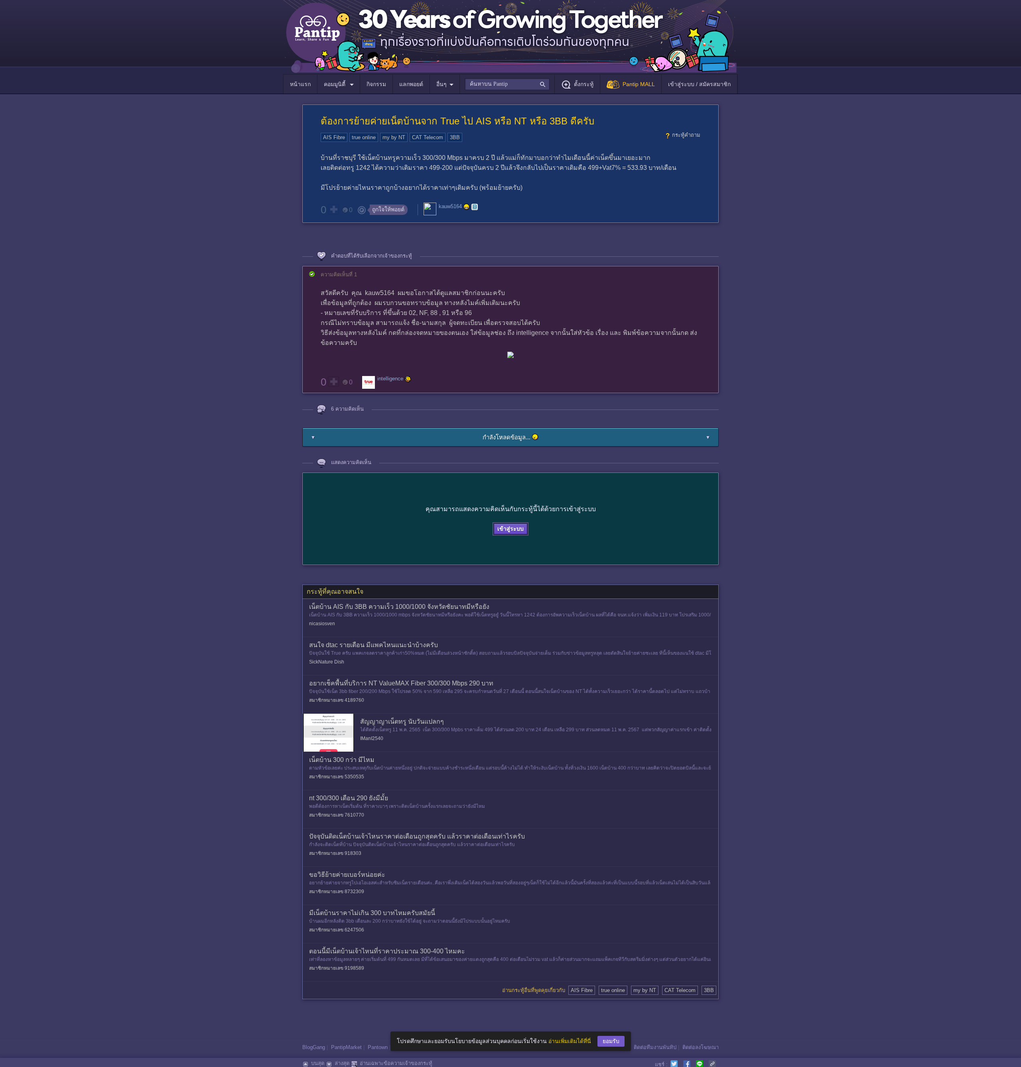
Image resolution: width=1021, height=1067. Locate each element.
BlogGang (313, 1047)
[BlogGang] (474, 207)
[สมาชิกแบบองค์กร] (408, 379)
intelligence (390, 379)
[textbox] (507, 84)
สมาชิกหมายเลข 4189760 (336, 700)
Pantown (378, 1047)
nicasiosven (322, 623)
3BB (455, 137)
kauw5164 (450, 207)
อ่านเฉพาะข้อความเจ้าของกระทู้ (396, 1063)
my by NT (393, 137)
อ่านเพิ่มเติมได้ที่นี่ (569, 1041)
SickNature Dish (326, 662)
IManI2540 (371, 738)
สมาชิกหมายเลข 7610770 (336, 815)
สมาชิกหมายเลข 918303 (335, 853)
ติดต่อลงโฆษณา (700, 1047)
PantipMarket (346, 1047)
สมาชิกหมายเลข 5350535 (336, 777)
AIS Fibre (334, 137)
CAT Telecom (427, 137)
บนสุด (317, 1063)
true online (364, 137)
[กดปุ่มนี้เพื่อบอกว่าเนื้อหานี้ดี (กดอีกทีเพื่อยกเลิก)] (333, 209)
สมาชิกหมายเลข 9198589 (336, 968)
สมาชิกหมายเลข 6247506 (336, 930)
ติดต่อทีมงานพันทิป (655, 1047)
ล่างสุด (342, 1063)
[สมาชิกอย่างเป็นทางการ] (466, 207)
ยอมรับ (611, 1041)
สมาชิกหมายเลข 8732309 (336, 891)
